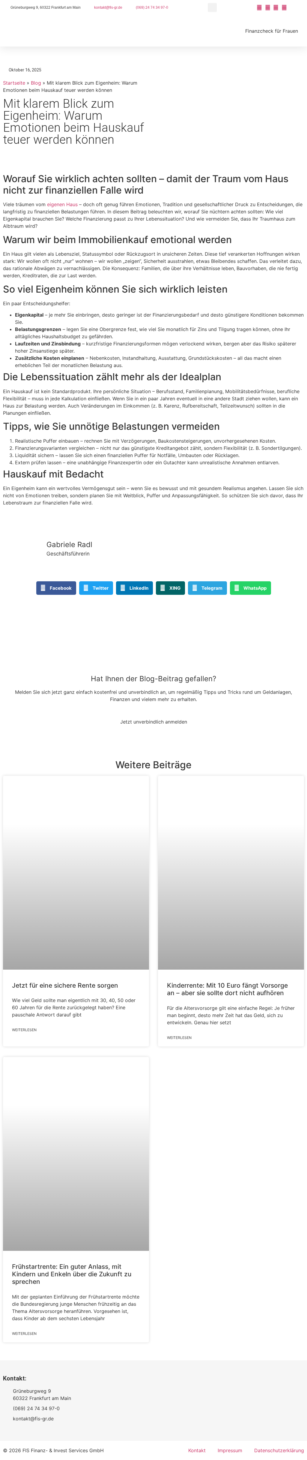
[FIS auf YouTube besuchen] (260, 7)
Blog (36, 83)
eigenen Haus (62, 204)
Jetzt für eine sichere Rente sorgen (65, 985)
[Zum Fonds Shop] (301, 7)
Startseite (14, 83)
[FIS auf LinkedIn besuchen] (285, 7)
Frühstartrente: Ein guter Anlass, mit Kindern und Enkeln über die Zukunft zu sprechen (71, 1274)
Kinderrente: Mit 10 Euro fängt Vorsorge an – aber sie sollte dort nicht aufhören (227, 989)
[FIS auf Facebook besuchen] (268, 7)
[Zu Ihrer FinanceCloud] (293, 7)
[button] (212, 7)
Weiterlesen (24, 1030)
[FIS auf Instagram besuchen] (277, 7)
